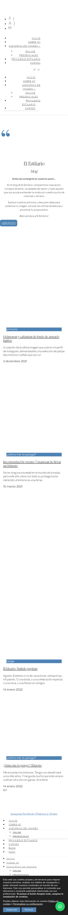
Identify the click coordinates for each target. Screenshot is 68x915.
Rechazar (29, 910)
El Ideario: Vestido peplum (20, 668)
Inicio (36, 38)
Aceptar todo (11, 910)
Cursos (35, 63)
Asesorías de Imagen (23, 828)
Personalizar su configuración (28, 904)
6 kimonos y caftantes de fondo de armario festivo (31, 338)
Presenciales (28, 55)
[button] (21, 70)
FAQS (12, 852)
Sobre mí (15, 824)
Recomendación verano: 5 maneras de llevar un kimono (32, 463)
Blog (12, 848)
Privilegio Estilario (26, 59)
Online (17, 832)
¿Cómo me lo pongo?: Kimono (22, 765)
